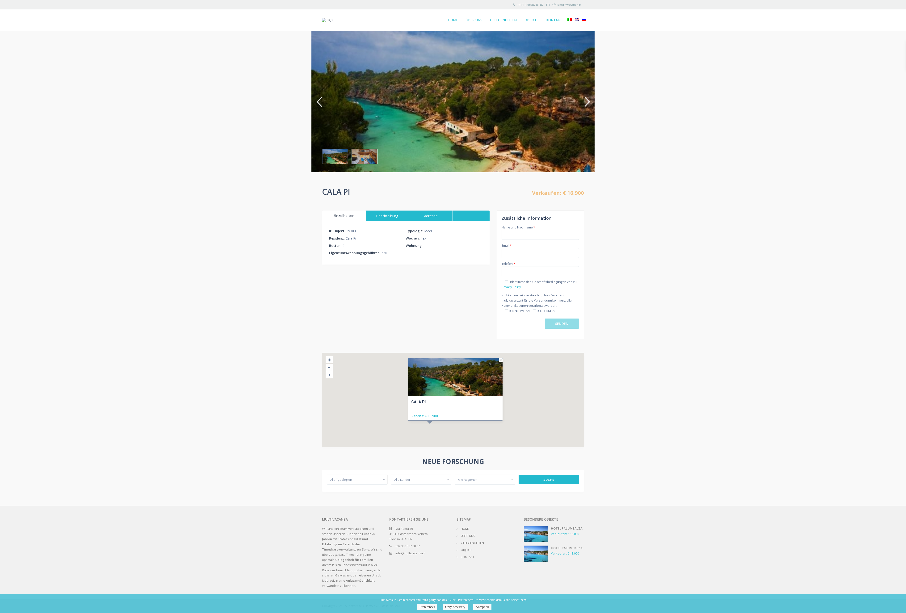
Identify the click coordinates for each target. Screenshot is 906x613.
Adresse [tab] (431, 215)
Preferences (427, 607)
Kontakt (554, 20)
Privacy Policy (511, 287)
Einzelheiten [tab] (343, 215)
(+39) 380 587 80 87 (530, 5)
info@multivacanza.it (566, 5)
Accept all (482, 607)
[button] (319, 101)
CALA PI (418, 402)
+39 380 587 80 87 (407, 546)
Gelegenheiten (503, 20)
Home (453, 20)
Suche (548, 479)
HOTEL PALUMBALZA (567, 528)
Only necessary (455, 607)
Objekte (531, 20)
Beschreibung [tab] (387, 215)
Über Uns (474, 20)
